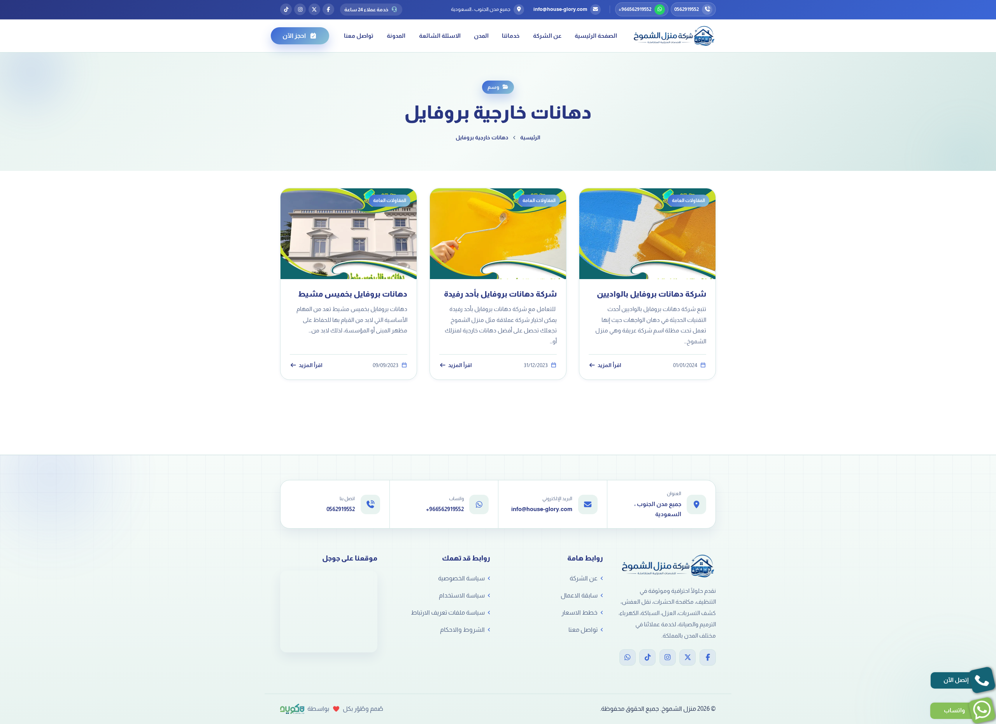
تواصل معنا (359, 35)
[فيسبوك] (328, 9)
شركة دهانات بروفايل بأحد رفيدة (499, 294)
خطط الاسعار (579, 612)
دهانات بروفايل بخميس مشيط (352, 294)
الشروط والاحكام (462, 629)
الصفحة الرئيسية (596, 35)
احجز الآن (294, 35)
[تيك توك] (286, 9)
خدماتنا (510, 35)
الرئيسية (530, 137)
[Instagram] (667, 657)
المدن (481, 35)
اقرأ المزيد (609, 365)
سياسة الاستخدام (462, 595)
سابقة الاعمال (579, 595)
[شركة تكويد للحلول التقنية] (292, 709)
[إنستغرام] (300, 9)
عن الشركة (547, 35)
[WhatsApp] (627, 657)
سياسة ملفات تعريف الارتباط (448, 612)
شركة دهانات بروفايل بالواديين (651, 294)
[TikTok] (647, 657)
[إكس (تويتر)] (314, 9)
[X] (687, 657)
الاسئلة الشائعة (440, 35)
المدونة (396, 35)
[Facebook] (708, 657)
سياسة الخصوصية (461, 578)
